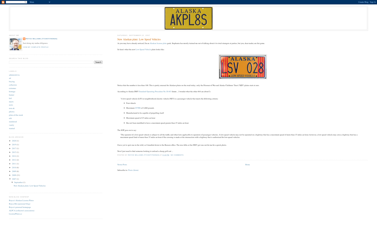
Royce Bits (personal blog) (19, 203)
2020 (14, 140)
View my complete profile (36, 47)
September (18, 182)
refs (10, 118)
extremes (12, 88)
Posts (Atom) (133, 170)
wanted (12, 128)
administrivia (14, 75)
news (11, 104)
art (10, 78)
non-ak (12, 108)
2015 (14, 152)
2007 (14, 179)
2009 (14, 171)
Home (247, 164)
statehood (13, 121)
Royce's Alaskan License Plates (21, 200)
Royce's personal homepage (20, 207)
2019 (14, 144)
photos (11, 111)
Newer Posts (122, 164)
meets (11, 101)
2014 (14, 156)
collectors (13, 84)
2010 (14, 167)
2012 (14, 159)
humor (11, 94)
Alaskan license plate (158, 43)
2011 (14, 163)
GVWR (138, 108)
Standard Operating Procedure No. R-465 (155, 91)
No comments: (178, 155)
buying (12, 81)
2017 (14, 148)
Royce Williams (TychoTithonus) (41, 39)
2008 (14, 175)
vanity (11, 125)
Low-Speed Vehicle (143, 49)
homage (12, 91)
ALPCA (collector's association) (21, 210)
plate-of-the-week (16, 115)
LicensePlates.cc (15, 213)
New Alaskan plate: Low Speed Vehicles (139, 39)
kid (10, 98)
